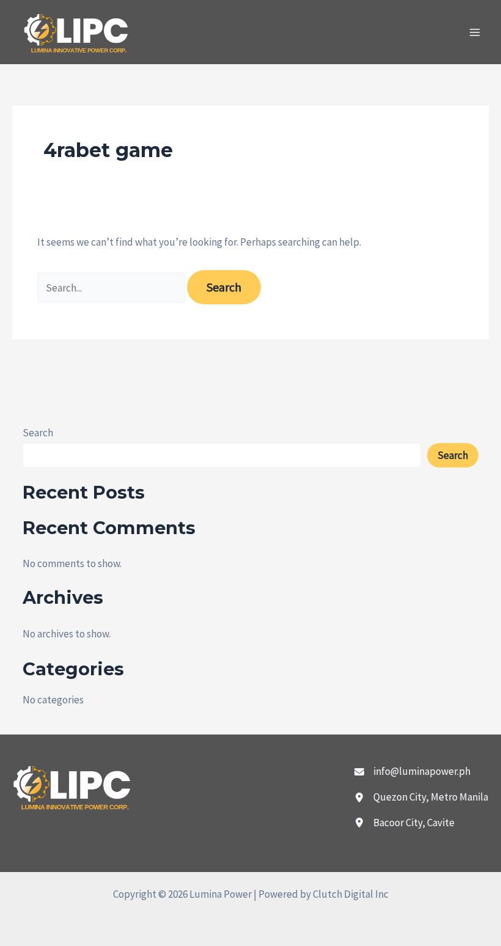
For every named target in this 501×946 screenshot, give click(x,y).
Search (38, 432)
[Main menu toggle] (475, 32)
